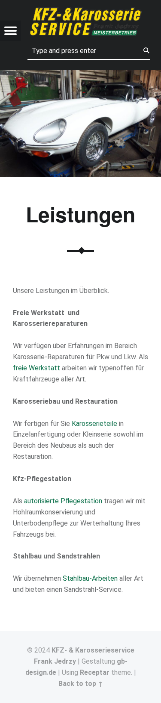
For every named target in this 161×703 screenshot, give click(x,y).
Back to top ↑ (80, 683)
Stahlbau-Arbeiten (90, 578)
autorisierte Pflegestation (63, 501)
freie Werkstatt (36, 368)
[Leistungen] (80, 75)
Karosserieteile (94, 423)
